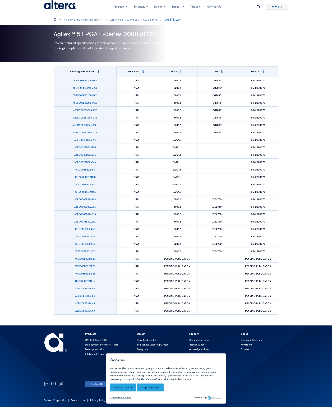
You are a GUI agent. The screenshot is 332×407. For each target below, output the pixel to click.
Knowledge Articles (199, 349)
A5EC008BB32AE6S (85, 154)
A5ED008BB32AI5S (85, 236)
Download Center (146, 340)
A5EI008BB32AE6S (85, 273)
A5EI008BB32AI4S (85, 288)
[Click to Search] (258, 7)
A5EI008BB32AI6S (85, 303)
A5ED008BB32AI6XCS (85, 132)
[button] (106, 19)
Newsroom (246, 344)
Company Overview (251, 340)
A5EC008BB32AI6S (85, 184)
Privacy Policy (98, 400)
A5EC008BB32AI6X (85, 192)
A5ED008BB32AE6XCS (85, 102)
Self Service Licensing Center (152, 344)
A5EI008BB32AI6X (85, 310)
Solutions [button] (139, 6)
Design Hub (143, 349)
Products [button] (119, 6)
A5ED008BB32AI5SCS (85, 117)
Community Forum (199, 340)
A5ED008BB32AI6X (85, 251)
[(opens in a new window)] (46, 383)
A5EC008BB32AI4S (85, 169)
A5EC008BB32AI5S (85, 177)
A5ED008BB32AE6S (85, 214)
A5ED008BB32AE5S (85, 206)
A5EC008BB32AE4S (85, 140)
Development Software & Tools (101, 344)
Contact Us (97, 384)
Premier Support (197, 344)
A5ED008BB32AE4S (85, 199)
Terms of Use (78, 400)
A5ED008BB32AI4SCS (85, 110)
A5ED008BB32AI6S (85, 244)
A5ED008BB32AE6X (85, 221)
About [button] (194, 6)
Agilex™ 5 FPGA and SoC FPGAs (83, 19)
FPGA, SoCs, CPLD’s (96, 340)
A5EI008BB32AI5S (85, 296)
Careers (245, 349)
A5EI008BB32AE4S (85, 258)
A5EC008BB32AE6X (85, 162)
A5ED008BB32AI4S (85, 229)
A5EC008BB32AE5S (85, 147)
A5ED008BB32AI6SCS (85, 125)
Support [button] (177, 6)
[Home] (60, 7)
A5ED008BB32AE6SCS (85, 95)
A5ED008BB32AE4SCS (85, 80)
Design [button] (158, 6)
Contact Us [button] (214, 6)
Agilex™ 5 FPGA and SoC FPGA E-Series (133, 19)
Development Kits (94, 349)
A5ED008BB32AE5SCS (85, 88)
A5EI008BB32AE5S (85, 266)
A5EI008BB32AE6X (85, 281)
